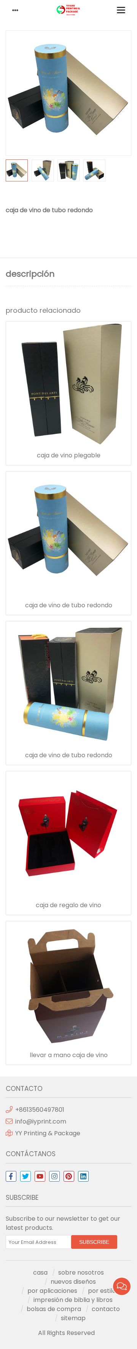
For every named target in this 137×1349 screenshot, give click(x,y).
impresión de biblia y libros (73, 1299)
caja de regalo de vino (68, 905)
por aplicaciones (52, 1290)
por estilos (103, 1290)
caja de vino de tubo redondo (68, 605)
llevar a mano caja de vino (69, 1055)
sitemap (73, 1318)
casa (40, 1272)
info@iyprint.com (40, 1121)
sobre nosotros (81, 1272)
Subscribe (94, 1242)
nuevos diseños (73, 1281)
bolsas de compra (54, 1309)
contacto (106, 1309)
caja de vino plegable (68, 455)
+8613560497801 (39, 1109)
